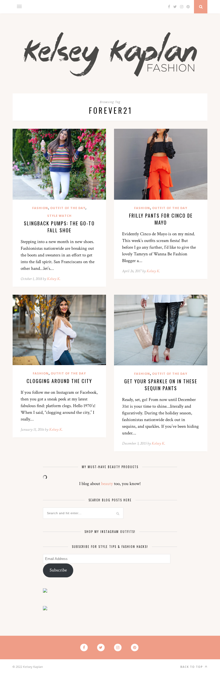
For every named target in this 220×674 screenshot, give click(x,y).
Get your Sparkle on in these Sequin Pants (160, 385)
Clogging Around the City (59, 380)
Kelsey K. (54, 278)
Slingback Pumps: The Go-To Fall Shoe (59, 227)
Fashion (40, 208)
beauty (107, 484)
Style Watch (59, 216)
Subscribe (58, 570)
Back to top (192, 667)
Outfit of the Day (67, 208)
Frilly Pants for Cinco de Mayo (161, 219)
